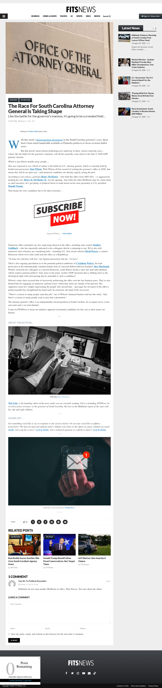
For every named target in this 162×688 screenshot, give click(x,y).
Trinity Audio (33, 131)
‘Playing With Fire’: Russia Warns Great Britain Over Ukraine (143, 95)
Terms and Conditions (138, 686)
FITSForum (85, 564)
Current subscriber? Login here (20, 680)
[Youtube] (85, 673)
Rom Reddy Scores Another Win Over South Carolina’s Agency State (23, 561)
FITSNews (49, 568)
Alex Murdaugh (101, 266)
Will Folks (13, 121)
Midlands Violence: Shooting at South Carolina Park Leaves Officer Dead (144, 37)
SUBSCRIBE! (67, 233)
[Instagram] (79, 673)
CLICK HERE (42, 429)
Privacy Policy (153, 686)
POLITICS (63, 16)
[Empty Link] (153, 28)
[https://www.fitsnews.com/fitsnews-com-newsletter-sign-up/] (59, 471)
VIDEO (88, 16)
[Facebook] (68, 673)
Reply (108, 581)
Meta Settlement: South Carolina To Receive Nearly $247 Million (143, 111)
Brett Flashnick (63, 397)
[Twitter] (74, 673)
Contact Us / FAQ (122, 686)
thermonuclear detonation (49, 139)
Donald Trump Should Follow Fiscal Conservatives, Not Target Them (59, 561)
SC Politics (25, 100)
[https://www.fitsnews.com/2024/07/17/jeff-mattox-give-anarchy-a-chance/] (94, 545)
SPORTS (79, 16)
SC (72, 16)
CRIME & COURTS (50, 16)
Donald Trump (15, 186)
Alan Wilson (35, 169)
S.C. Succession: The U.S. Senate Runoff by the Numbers (142, 80)
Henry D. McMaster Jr (35, 179)
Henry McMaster (49, 176)
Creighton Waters (85, 263)
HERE (11, 429)
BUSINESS (35, 16)
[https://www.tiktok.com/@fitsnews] (94, 673)
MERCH (97, 16)
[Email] (90, 673)
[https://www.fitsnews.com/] (81, 9)
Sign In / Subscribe (151, 16)
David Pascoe (91, 251)
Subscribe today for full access (20, 676)
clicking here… (70, 507)
